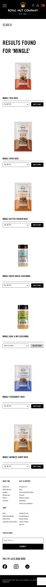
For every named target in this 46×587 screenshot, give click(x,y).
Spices (21, 524)
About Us (6, 487)
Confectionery (24, 516)
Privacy (21, 495)
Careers (5, 501)
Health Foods (23, 513)
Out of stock (37, 346)
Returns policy (24, 498)
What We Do (7, 490)
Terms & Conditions (26, 503)
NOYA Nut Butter (8, 516)
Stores (5, 498)
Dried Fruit (6, 519)
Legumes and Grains (10, 522)
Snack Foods (23, 522)
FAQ (20, 490)
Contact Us (23, 487)
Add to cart (37, 104)
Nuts (4, 513)
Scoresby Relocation (26, 492)
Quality (5, 492)
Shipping (22, 501)
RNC (23, 8)
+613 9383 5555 (17, 559)
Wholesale (6, 495)
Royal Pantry (23, 519)
